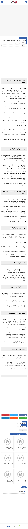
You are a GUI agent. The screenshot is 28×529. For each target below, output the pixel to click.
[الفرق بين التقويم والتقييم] (7, 458)
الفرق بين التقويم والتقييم (8, 463)
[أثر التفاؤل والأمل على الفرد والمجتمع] (20, 458)
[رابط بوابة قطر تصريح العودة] (20, 474)
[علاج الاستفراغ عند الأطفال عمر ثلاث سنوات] (7, 474)
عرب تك (8, 526)
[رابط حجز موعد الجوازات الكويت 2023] (7, 442)
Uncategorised (23, 38)
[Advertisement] (14, 21)
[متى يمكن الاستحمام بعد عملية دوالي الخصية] (20, 442)
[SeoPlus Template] (20, 526)
